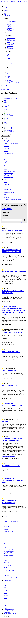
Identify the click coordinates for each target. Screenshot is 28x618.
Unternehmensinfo (11, 38)
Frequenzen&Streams (9, 192)
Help (8, 78)
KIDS (5, 6)
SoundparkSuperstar (8, 177)
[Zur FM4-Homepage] (4, 85)
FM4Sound (6, 105)
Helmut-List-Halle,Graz (10, 306)
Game (5, 164)
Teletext (8, 57)
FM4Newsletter (7, 189)
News (5, 14)
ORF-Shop (9, 28)
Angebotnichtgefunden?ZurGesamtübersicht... (15, 82)
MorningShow (7, 141)
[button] (12, 98)
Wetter (5, 11)
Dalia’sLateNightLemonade (11, 143)
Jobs (8, 47)
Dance (5, 106)
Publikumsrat (10, 46)
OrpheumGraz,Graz (9, 478)
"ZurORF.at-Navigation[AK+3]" (19, 1)
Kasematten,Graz (8, 403)
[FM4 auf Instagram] (9, 111)
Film (5, 158)
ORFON (6, 5)
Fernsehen (6, 3)
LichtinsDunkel (10, 29)
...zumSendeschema (9, 153)
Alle (3, 217)
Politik (5, 161)
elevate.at (4, 262)
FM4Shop (6, 197)
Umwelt (5, 162)
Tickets (8, 25)
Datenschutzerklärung (9, 609)
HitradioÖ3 (9, 63)
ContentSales (10, 44)
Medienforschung (11, 40)
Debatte (5, 9)
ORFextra (9, 26)
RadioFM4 (9, 65)
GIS (8, 32)
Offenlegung (7, 612)
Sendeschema (7, 184)
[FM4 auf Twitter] (8, 130)
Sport (5, 13)
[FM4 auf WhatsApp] (9, 115)
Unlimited (6, 151)
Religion (9, 80)
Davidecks (6, 146)
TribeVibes (6, 148)
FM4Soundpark (7, 187)
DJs (10, 217)
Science (8, 77)
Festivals (22, 217)
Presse (8, 42)
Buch (5, 165)
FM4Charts (6, 175)
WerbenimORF (10, 43)
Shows (5, 138)
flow (5, 101)
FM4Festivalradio (8, 174)
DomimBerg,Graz (8, 499)
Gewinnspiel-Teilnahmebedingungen (12, 199)
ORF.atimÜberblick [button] (9, 15)
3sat (7, 59)
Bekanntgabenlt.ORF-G (13, 48)
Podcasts (6, 108)
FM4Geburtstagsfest (8, 173)
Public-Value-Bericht (11, 21)
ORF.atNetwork (7, 580)
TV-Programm (10, 55)
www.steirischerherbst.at (8, 456)
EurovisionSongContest (9, 171)
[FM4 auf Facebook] (9, 113)
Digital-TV (9, 30)
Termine (5, 109)
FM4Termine (7, 209)
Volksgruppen (10, 81)
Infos (5, 179)
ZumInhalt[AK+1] (5, 1)
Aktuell (5, 169)
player (5, 100)
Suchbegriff (3, 134)
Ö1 (7, 62)
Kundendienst (10, 22)
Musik (5, 160)
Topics (5, 156)
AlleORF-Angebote (8, 605)
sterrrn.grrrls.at (6, 340)
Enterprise (9, 39)
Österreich (6, 10)
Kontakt (5, 182)
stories (5, 102)
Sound (5, 7)
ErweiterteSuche (21, 222)
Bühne (17, 217)
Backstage (9, 24)
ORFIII (8, 58)
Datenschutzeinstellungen (10, 610)
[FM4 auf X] (7, 114)
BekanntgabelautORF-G (10, 613)
